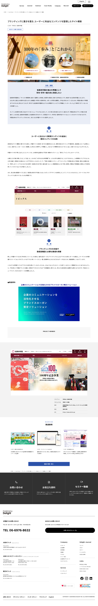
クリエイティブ (63, 573)
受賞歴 (61, 552)
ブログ (81, 547)
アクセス (62, 554)
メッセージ (62, 545)
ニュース (81, 545)
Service (22, 6)
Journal (29, 6)
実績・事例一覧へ (49, 464)
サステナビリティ (64, 561)
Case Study (48, 6)
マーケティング (63, 571)
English (82, 1)
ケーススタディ (83, 552)
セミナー (81, 550)
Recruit (66, 6)
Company (58, 6)
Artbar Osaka (83, 571)
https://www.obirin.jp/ (69, 412)
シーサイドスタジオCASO (85, 566)
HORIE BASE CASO (84, 568)
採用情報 (62, 550)
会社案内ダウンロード (65, 558)
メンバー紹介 (63, 556)
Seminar (38, 6)
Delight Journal (85, 542)
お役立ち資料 (83, 554)
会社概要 (62, 547)
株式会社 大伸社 (83, 564)
